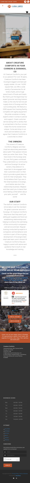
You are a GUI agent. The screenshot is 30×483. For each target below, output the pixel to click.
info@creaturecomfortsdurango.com (12, 353)
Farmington (10, 278)
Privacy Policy (15, 473)
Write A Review (14, 321)
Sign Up (7, 465)
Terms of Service (23, 473)
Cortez (18, 278)
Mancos (7, 280)
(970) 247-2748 (7, 351)
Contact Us (15, 37)
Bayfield (25, 278)
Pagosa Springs (17, 280)
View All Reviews (15, 316)
